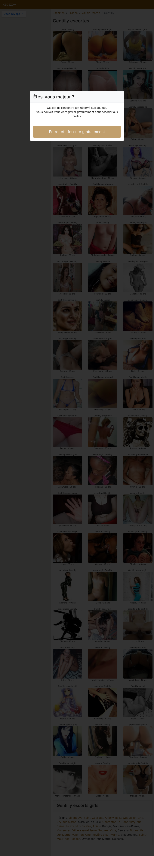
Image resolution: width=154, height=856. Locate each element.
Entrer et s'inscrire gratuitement (77, 131)
